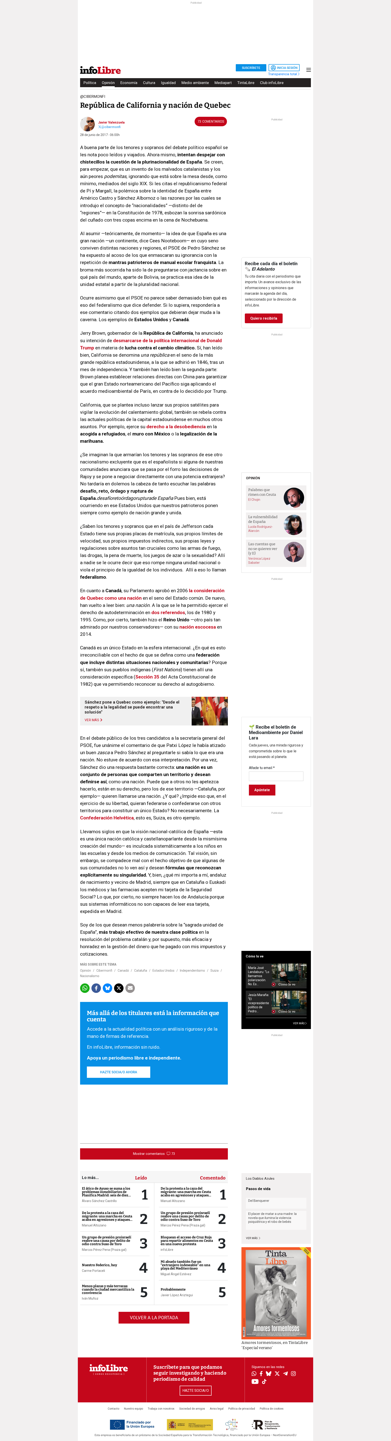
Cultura (149, 82)
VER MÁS (299, 1023)
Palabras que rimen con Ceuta (262, 492)
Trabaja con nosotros (161, 1408)
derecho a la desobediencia (176, 426)
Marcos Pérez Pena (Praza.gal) (104, 1250)
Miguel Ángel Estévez (176, 1274)
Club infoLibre (272, 82)
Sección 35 (147, 677)
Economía (128, 82)
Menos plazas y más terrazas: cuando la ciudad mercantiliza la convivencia (108, 1289)
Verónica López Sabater (259, 560)
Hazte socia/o (195, 1390)
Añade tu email (262, 768)
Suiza (214, 970)
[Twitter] (277, 1374)
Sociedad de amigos (192, 1408)
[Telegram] (285, 1374)
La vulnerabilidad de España (262, 519)
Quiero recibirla (263, 318)
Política (89, 82)
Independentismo (192, 970)
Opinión (108, 82)
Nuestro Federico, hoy (99, 1265)
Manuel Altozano (94, 1225)
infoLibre (167, 1250)
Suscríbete (251, 67)
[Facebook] (261, 1374)
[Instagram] (293, 1374)
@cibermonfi (111, 127)
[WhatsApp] (254, 1374)
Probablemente (173, 1289)
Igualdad (168, 82)
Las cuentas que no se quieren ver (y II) (262, 548)
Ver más (252, 1238)
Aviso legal (217, 1408)
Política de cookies (272, 1408)
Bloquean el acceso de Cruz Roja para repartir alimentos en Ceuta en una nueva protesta (187, 1240)
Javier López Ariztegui (177, 1295)
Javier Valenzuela (111, 122)
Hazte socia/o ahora (118, 1072)
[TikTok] (264, 1382)
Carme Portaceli (93, 1271)
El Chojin (254, 499)
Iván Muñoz (90, 1298)
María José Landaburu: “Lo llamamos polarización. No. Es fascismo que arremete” (258, 976)
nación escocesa (197, 627)
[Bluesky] (268, 1374)
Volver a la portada (154, 1317)
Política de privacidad (241, 1408)
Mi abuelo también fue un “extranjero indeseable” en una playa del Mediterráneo (185, 1265)
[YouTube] (255, 1382)
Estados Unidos (163, 970)
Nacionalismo (89, 976)
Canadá (123, 970)
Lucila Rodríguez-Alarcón (260, 529)
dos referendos (168, 612)
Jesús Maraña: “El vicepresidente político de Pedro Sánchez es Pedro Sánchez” (258, 1003)
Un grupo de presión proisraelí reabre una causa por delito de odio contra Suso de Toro (106, 1240)
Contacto (113, 1408)
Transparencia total (283, 74)
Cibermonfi (104, 970)
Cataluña (140, 970)
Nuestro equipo (133, 1408)
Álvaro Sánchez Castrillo (99, 1201)
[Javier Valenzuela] (87, 123)
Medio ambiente (195, 82)
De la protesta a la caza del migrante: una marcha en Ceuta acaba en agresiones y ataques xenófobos (107, 1218)
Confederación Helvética (107, 818)
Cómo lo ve (255, 956)
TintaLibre (245, 82)
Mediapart (223, 82)
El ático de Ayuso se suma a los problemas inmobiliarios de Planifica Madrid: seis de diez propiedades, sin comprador (106, 1193)
